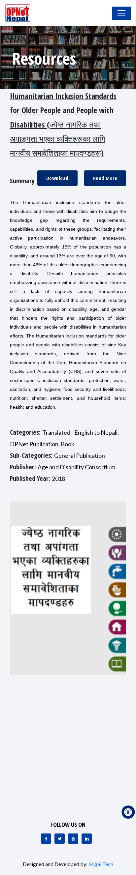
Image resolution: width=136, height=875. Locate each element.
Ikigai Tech (100, 864)
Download (57, 178)
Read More (105, 178)
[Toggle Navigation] (121, 13)
